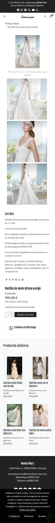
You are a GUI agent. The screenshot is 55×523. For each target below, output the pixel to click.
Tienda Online (12, 23)
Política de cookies (27, 510)
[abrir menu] (4, 16)
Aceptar (42, 516)
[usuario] (45, 16)
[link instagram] (22, 9)
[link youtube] (33, 9)
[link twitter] (29, 9)
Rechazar (29, 516)
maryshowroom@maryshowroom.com (27, 473)
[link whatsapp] (37, 9)
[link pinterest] (25, 9)
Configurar (14, 516)
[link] (27, 16)
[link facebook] (18, 9)
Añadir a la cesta (25, 314)
